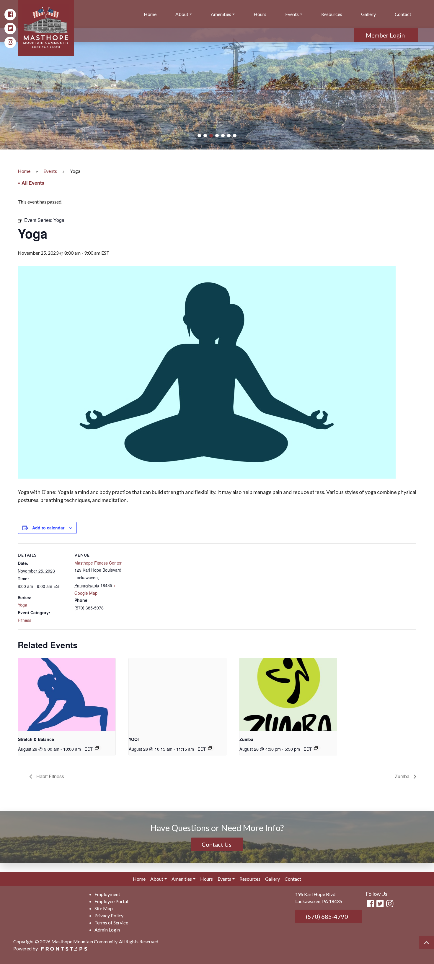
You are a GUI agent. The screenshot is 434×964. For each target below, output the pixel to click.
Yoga (22, 605)
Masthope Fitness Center (98, 563)
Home (150, 14)
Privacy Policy (108, 915)
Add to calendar (48, 528)
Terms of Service (111, 922)
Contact (403, 14)
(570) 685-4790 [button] (326, 916)
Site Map (103, 908)
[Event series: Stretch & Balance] (97, 748)
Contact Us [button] (217, 844)
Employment (107, 894)
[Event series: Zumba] (316, 748)
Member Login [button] (386, 35)
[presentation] (66, 694)
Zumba (246, 739)
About (181, 14)
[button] (199, 135)
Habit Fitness (49, 776)
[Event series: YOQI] (210, 748)
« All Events (31, 182)
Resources (331, 14)
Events (292, 14)
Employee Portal (111, 901)
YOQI (134, 739)
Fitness (24, 620)
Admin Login (107, 929)
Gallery (368, 14)
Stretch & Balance (36, 739)
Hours (260, 14)
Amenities (221, 14)
